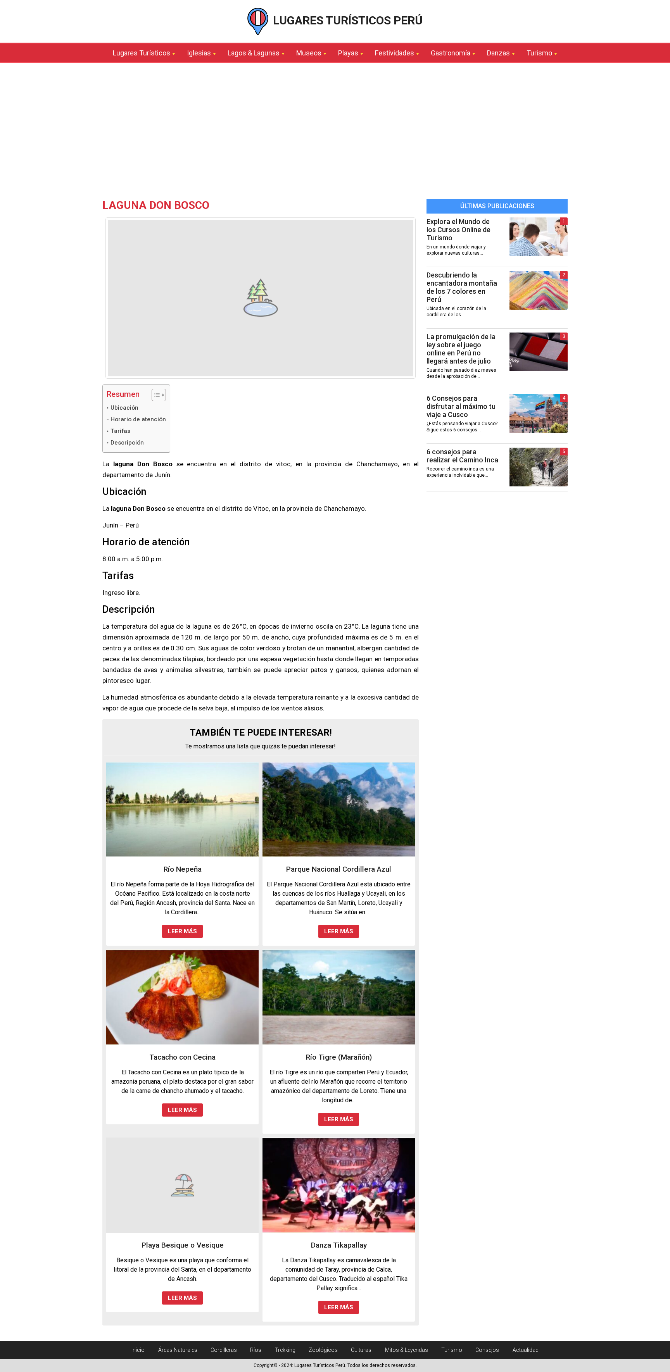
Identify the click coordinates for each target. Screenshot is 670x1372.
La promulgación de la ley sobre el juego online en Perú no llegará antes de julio (461, 349)
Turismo (539, 53)
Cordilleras (224, 1350)
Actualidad (526, 1350)
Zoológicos (323, 1350)
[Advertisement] (335, 133)
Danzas (498, 53)
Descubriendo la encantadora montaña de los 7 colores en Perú (462, 287)
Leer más (182, 931)
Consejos (487, 1350)
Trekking (285, 1350)
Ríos (255, 1350)
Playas (348, 53)
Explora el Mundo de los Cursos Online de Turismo (458, 229)
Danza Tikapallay (339, 1245)
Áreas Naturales (177, 1350)
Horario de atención (138, 419)
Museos (308, 53)
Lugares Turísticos (141, 53)
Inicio (138, 1350)
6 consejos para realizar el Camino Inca (462, 456)
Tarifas (120, 430)
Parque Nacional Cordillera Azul (338, 869)
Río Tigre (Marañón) (339, 1057)
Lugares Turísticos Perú (346, 20)
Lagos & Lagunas (254, 53)
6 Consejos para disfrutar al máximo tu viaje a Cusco (461, 406)
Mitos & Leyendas (406, 1350)
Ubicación (124, 407)
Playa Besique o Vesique (183, 1245)
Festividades (394, 53)
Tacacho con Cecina (182, 1057)
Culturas (361, 1350)
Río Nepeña (183, 869)
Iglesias (199, 53)
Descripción (127, 442)
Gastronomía (450, 53)
